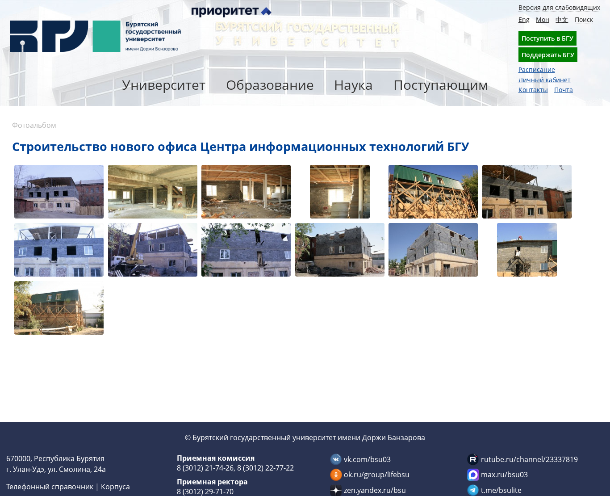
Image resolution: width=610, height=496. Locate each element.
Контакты (533, 89)
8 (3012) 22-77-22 (265, 468)
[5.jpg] (246, 251)
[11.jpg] (246, 193)
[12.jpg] (339, 193)
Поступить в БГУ (547, 38)
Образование (270, 85)
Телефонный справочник (49, 487)
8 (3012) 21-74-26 (205, 468)
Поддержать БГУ (548, 54)
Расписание (536, 69)
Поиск (584, 19)
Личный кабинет (544, 80)
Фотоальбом (34, 125)
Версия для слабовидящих (559, 7)
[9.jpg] (59, 309)
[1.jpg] (59, 193)
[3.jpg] (59, 251)
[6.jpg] (339, 251)
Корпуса (115, 487)
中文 (562, 19)
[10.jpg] (152, 193)
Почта (563, 89)
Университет (163, 85)
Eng (524, 19)
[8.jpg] (527, 251)
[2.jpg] (527, 193)
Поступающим (440, 85)
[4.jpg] (152, 251)
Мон (542, 19)
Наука (353, 85)
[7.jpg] (433, 251)
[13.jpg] (433, 193)
